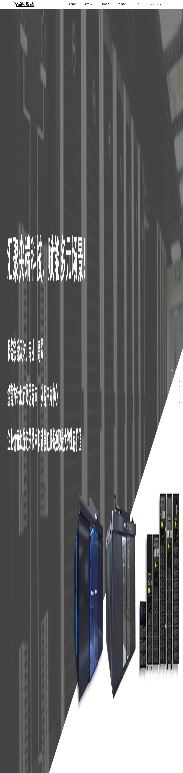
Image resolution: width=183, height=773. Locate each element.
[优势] (179, 386)
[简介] (179, 376)
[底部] (179, 402)
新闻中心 (106, 4)
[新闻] (179, 397)
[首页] (176, 371)
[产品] (179, 381)
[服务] (179, 392)
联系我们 (122, 4)
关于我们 (72, 4)
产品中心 (89, 4)
